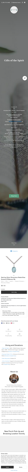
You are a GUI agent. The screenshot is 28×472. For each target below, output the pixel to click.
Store (2, 281)
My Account (8, 331)
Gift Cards (19, 335)
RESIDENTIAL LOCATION (15, 121)
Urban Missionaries (6, 358)
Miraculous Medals (5, 282)
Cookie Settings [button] (14, 470)
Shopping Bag (8, 335)
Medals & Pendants (19, 281)
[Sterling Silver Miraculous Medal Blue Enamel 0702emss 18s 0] (14, 265)
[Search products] (25, 78)
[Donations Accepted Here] (10, 355)
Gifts (6, 281)
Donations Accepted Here (13, 351)
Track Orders (20, 331)
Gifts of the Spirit (6, 361)
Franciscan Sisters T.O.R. (7, 354)
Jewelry (11, 281)
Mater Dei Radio (5, 348)
